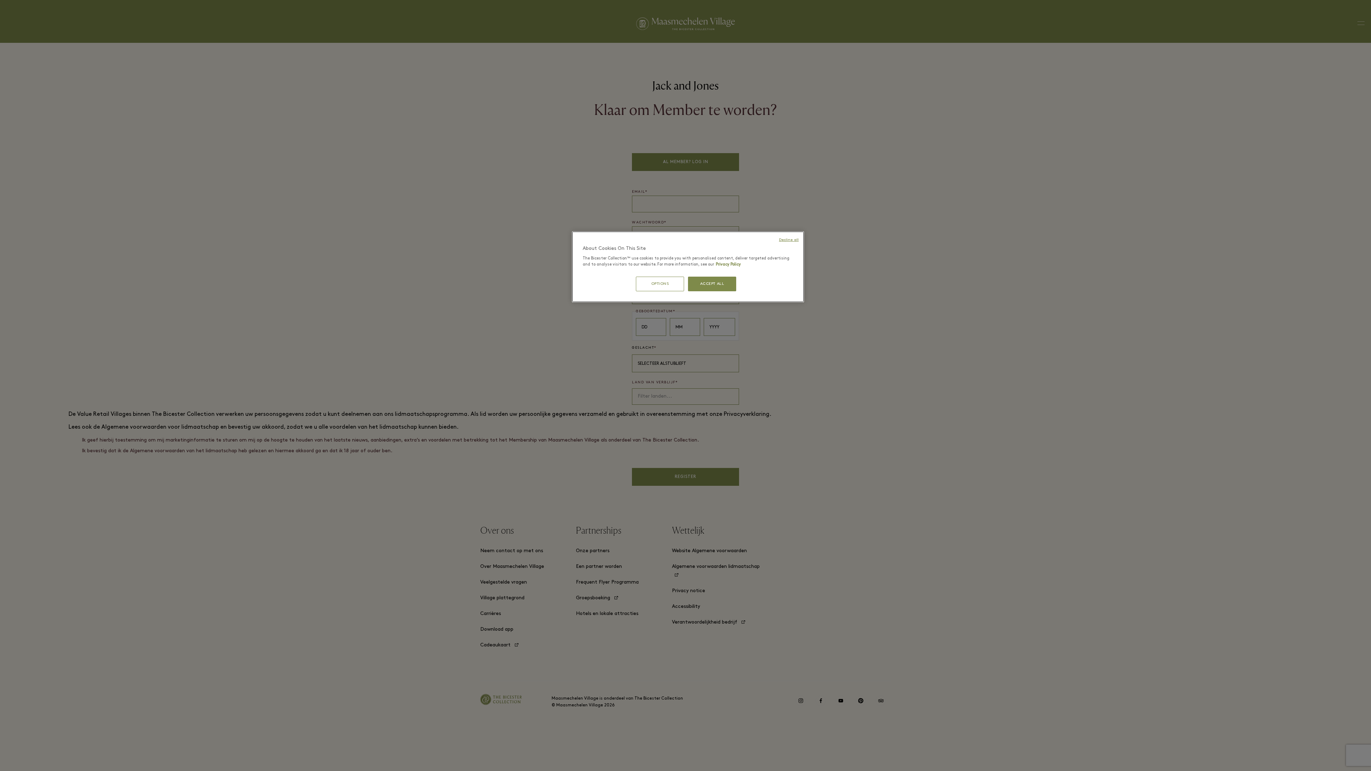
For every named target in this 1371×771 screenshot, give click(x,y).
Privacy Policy (728, 264)
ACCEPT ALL (712, 284)
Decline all (789, 240)
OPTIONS (660, 284)
